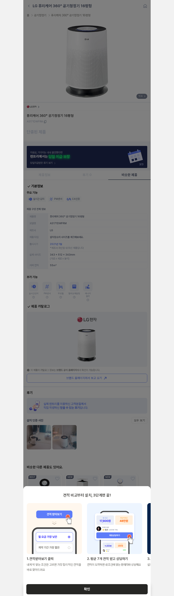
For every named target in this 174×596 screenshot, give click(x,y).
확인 (87, 589)
